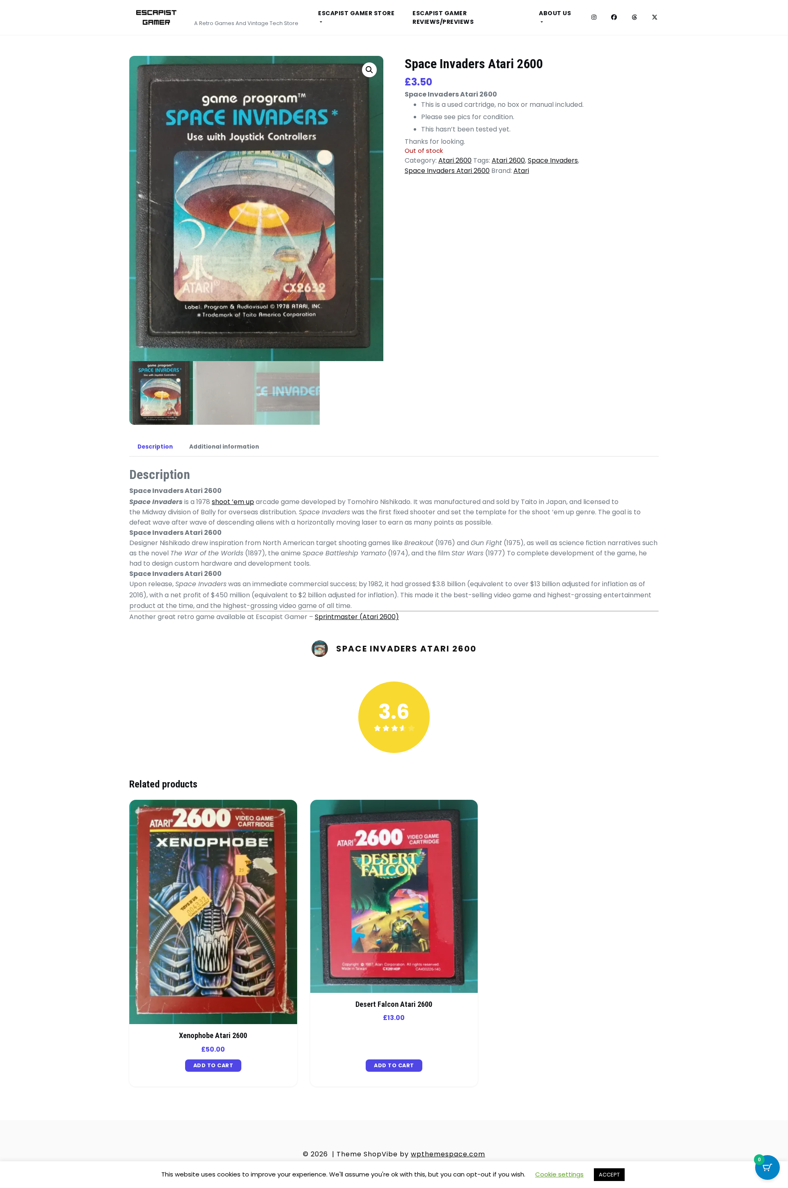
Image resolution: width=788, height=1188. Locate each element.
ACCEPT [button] (609, 1175)
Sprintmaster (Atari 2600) (357, 617)
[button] (369, 69)
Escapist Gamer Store (356, 13)
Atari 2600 (455, 160)
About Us (555, 13)
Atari (521, 170)
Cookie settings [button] (559, 1174)
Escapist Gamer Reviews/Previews (443, 17)
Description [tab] (155, 447)
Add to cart (213, 1065)
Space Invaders (553, 160)
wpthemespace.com (448, 1154)
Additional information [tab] (224, 447)
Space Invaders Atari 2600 (447, 170)
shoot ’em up (233, 502)
